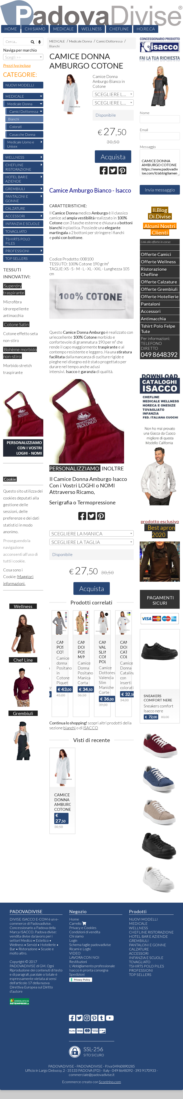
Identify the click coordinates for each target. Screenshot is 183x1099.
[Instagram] (87, 1019)
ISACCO (90, 727)
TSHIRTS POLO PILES (17, 241)
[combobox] (113, 94)
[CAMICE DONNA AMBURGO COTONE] (69, 93)
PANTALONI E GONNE (16, 198)
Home (74, 919)
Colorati (15, 126)
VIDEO (75, 953)
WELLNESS (91, 28)
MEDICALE (63, 28)
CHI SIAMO (35, 28)
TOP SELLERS (16, 258)
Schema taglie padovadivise (90, 944)
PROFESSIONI (17, 251)
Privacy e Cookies (82, 927)
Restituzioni (78, 961)
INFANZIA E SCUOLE (22, 223)
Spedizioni (77, 974)
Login (73, 940)
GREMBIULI (15, 189)
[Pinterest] (94, 1019)
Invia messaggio (160, 189)
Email (144, 130)
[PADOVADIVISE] (91, 16)
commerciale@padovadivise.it (91, 1074)
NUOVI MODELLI (19, 85)
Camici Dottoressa (109, 41)
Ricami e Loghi (80, 949)
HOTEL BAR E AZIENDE (16, 179)
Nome (145, 113)
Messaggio (148, 147)
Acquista (113, 157)
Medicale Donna (80, 41)
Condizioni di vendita (84, 932)
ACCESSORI (15, 216)
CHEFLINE (119, 28)
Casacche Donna (22, 134)
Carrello (75, 923)
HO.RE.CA (146, 28)
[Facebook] (72, 1019)
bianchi (69, 727)
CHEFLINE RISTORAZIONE (18, 167)
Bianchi (54, 46)
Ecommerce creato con (91, 1082)
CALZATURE (15, 208)
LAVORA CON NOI (84, 957)
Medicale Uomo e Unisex (20, 144)
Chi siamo (76, 936)
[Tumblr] (101, 1019)
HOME (10, 28)
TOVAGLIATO (16, 231)
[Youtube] (110, 1019)
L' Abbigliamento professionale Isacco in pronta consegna (92, 968)
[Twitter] (79, 1019)
